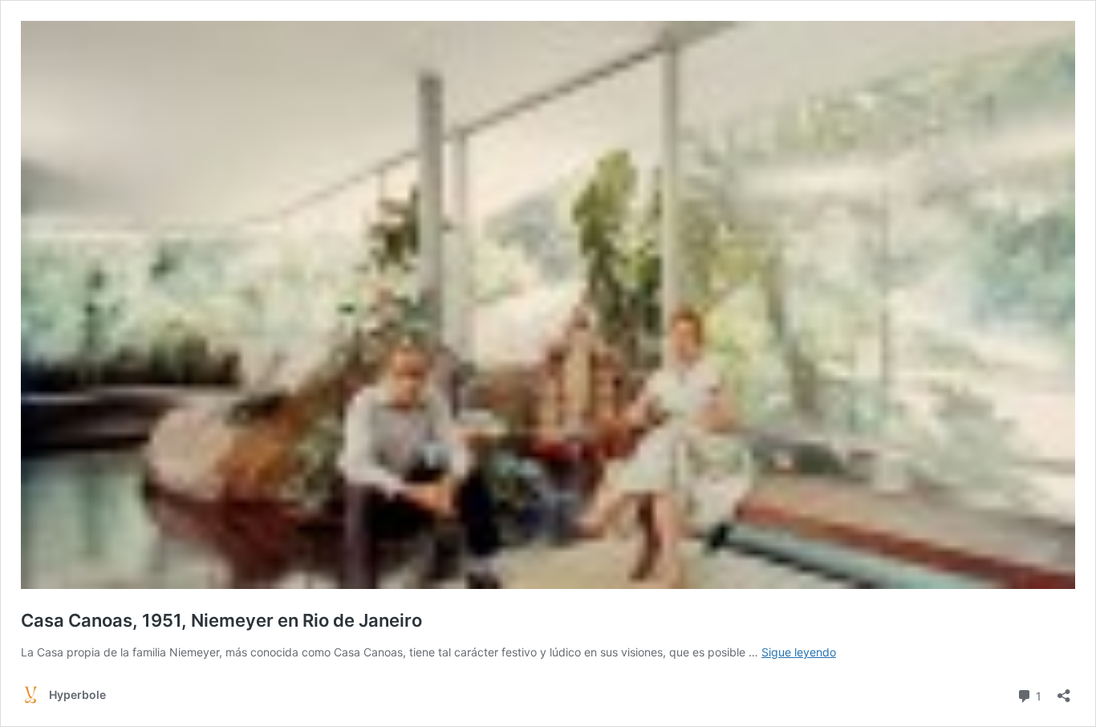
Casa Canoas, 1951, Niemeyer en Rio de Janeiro (225, 620)
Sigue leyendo (798, 652)
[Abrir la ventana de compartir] (1064, 690)
